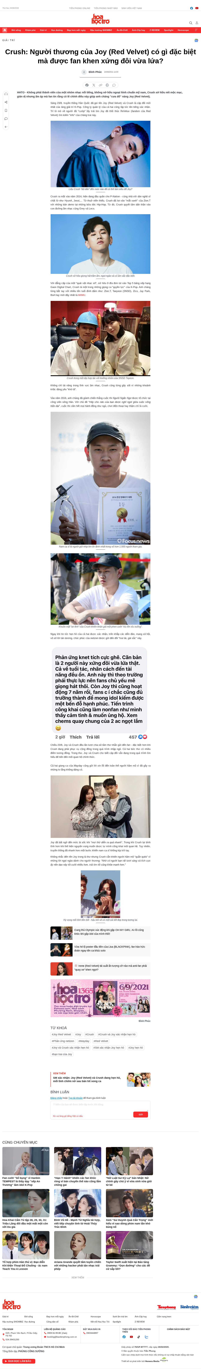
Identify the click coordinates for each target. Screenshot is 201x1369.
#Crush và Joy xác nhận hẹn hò (117, 1034)
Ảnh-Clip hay (138, 30)
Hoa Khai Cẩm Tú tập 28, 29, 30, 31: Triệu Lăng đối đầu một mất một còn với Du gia (25, 1223)
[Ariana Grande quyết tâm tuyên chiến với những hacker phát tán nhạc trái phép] (77, 1245)
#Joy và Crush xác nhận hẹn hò (70, 1047)
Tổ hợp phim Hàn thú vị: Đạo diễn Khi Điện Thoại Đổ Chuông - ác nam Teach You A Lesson (24, 1265)
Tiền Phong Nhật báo (106, 8)
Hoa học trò (11, 1304)
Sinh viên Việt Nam (131, 8)
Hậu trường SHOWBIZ (101, 30)
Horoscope (183, 30)
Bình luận (6, 119)
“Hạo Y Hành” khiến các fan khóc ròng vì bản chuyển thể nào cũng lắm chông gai (77, 1181)
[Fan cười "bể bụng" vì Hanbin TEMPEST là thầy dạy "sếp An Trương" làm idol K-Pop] (25, 1161)
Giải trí (43, 30)
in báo (107, 85)
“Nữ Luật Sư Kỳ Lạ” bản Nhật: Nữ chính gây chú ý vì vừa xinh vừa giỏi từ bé (129, 1181)
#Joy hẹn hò (135, 1047)
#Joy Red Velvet (61, 1034)
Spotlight (168, 30)
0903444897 (92, 1333)
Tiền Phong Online (79, 8)
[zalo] (148, 1337)
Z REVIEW (155, 30)
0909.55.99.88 (54, 1333)
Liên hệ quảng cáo (54, 1329)
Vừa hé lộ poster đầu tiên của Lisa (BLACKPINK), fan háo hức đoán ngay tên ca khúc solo (109, 948)
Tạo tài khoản (75, 1098)
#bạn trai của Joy (62, 1054)
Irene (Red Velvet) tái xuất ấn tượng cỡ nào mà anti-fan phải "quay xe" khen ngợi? (110, 967)
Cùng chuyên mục (19, 1142)
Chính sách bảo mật (178, 1329)
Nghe (6, 94)
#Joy (78, 1034)
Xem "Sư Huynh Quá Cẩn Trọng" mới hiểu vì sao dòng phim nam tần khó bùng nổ (129, 1223)
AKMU (81, 295)
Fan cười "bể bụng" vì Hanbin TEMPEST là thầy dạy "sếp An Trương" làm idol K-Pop (21, 1181)
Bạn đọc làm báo (19, 1361)
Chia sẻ (6, 102)
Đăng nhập (56, 1098)
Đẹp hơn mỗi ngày (76, 30)
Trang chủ (4, 30)
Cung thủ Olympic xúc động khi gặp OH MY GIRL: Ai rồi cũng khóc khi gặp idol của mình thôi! (109, 932)
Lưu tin (6, 110)
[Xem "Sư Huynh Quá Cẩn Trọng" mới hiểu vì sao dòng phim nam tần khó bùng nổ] (129, 1203)
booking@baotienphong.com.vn (62, 1337)
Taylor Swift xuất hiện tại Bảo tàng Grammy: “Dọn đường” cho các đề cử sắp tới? (128, 1265)
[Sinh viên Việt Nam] (189, 1307)
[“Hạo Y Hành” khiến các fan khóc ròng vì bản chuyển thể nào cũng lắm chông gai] (77, 1161)
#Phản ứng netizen (63, 1041)
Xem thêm (196, 30)
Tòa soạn (7, 1329)
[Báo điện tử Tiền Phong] (166, 1307)
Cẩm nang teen (164, 1316)
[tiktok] (140, 1337)
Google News (196, 40)
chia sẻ (87, 85)
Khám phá (30, 30)
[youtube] (197, 8)
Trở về (6, 127)
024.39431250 (12, 1339)
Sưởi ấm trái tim (120, 1316)
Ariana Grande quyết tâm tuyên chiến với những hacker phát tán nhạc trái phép (77, 1265)
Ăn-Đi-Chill (122, 30)
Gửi (141, 1114)
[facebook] (191, 8)
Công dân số (52, 1322)
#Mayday (84, 1041)
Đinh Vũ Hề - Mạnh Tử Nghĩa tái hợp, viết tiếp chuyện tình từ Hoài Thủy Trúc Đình (77, 1223)
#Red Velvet (101, 1041)
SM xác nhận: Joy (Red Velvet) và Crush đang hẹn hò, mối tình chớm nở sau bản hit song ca (87, 1079)
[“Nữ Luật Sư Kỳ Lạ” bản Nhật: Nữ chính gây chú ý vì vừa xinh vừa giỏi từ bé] (129, 1161)
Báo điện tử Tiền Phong (100, 19)
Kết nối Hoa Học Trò (100, 1322)
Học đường (57, 30)
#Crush (89, 1034)
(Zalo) (64, 1333)
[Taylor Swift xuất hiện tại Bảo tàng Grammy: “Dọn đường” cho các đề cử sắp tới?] (129, 1245)
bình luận (114, 85)
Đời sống (16, 30)
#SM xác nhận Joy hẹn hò (108, 1047)
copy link (100, 85)
